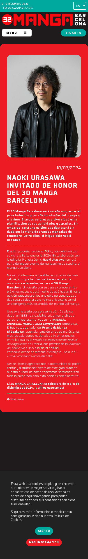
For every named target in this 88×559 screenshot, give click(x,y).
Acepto (44, 531)
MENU (11, 32)
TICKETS (73, 32)
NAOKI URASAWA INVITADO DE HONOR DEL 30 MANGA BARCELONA (42, 190)
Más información (44, 542)
